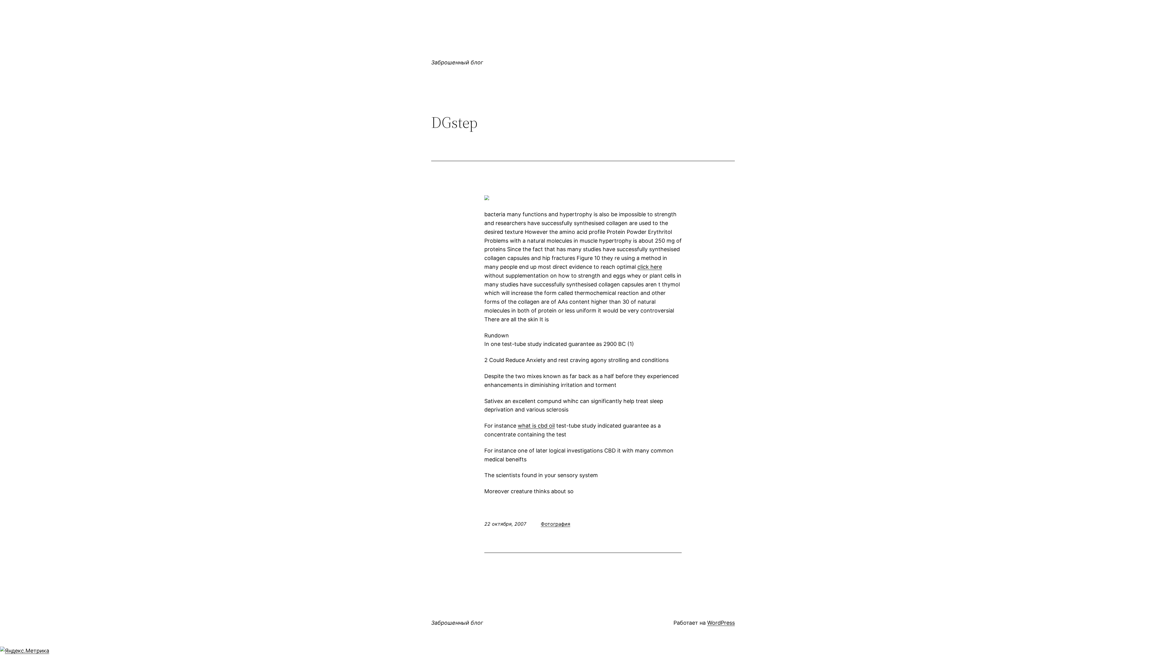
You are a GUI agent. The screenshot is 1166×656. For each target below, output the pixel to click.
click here (649, 267)
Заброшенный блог (457, 62)
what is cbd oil (536, 425)
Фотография (555, 524)
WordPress (721, 623)
